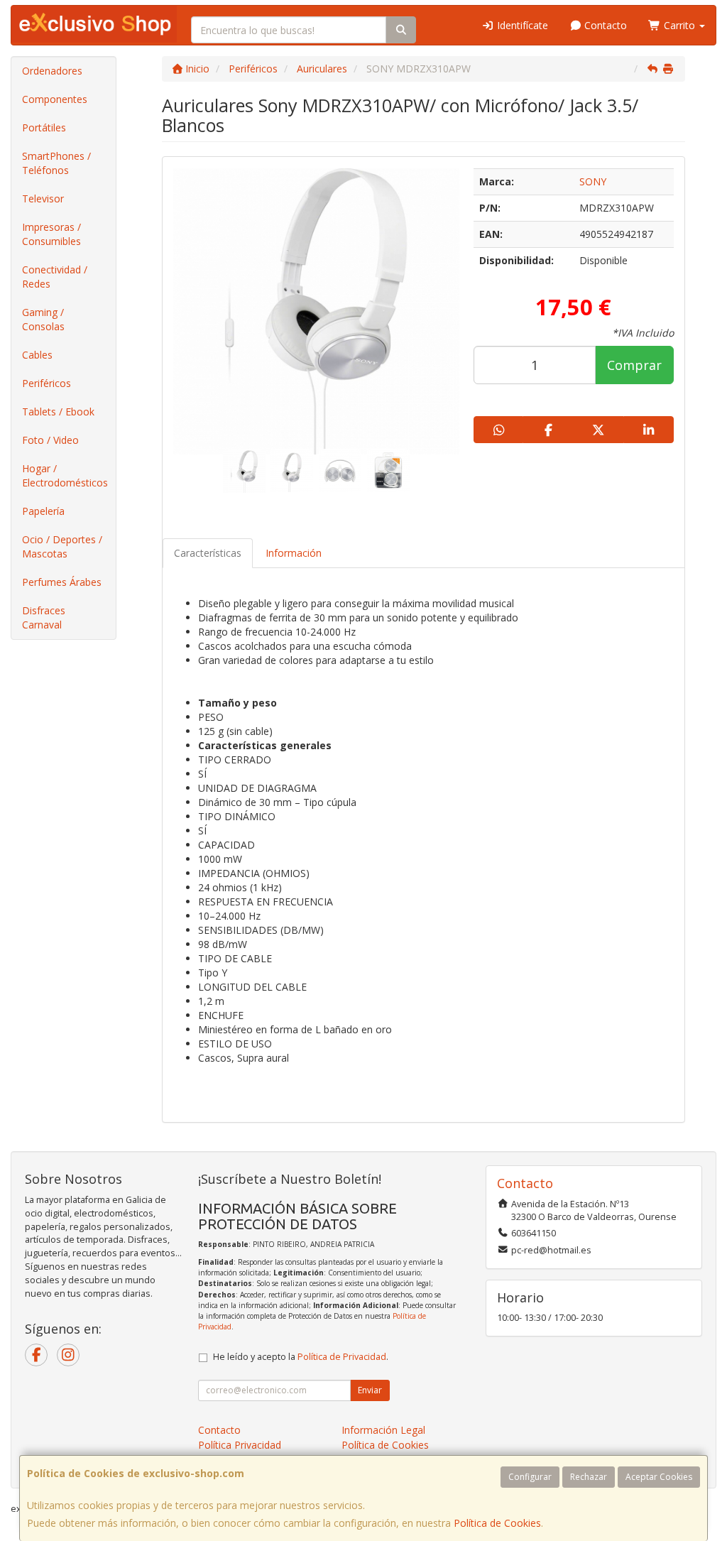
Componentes (54, 99)
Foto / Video (50, 440)
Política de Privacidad (341, 1357)
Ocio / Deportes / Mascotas (62, 546)
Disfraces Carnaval (43, 617)
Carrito (679, 25)
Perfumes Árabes (62, 582)
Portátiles (44, 127)
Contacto (604, 25)
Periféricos (46, 383)
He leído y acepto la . (300, 1357)
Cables (37, 354)
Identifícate (521, 25)
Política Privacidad (239, 1445)
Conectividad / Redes (54, 276)
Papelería (43, 511)
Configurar (530, 1477)
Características (207, 553)
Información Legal (383, 1430)
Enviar (370, 1390)
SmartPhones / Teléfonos (56, 163)
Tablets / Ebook (58, 411)
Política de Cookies (497, 1523)
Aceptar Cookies (658, 1477)
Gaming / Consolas (43, 319)
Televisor (43, 198)
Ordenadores (52, 70)
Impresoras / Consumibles (51, 234)
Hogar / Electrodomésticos (65, 475)
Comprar (634, 365)
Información (294, 553)
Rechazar (588, 1477)
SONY (592, 181)
